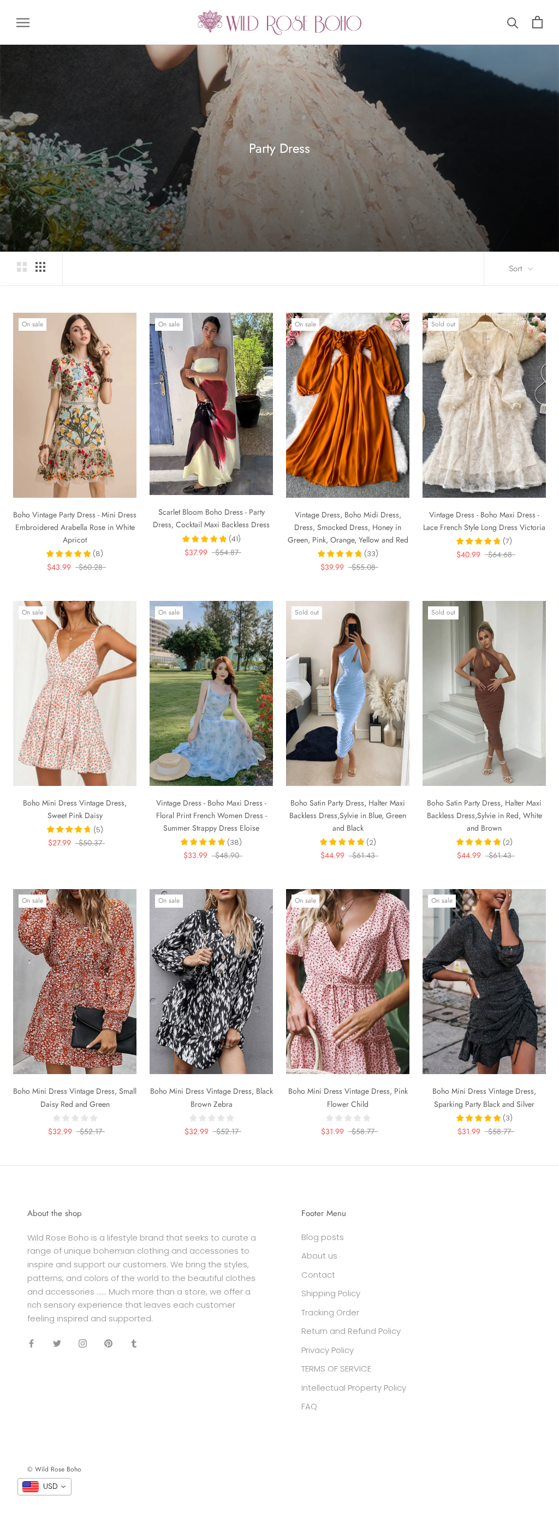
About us (319, 1255)
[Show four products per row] (40, 267)
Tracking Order (330, 1312)
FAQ (309, 1406)
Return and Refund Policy (351, 1331)
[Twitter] (57, 1343)
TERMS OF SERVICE (336, 1368)
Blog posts (322, 1237)
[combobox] (44, 1486)
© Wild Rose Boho (54, 1469)
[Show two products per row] (22, 267)
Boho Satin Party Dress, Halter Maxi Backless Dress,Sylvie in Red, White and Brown (484, 815)
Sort (517, 269)
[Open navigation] (22, 22)
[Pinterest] (108, 1343)
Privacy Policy (327, 1350)
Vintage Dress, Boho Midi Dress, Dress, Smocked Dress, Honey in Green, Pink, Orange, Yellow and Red (348, 527)
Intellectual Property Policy (353, 1387)
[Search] (513, 22)
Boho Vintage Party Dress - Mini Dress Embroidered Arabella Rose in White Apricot (74, 527)
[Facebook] (31, 1343)
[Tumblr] (134, 1343)
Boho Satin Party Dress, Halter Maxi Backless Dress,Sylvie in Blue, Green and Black (347, 815)
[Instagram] (83, 1343)
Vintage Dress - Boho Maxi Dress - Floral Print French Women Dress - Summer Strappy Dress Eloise (211, 815)
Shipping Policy (330, 1293)
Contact (318, 1274)
